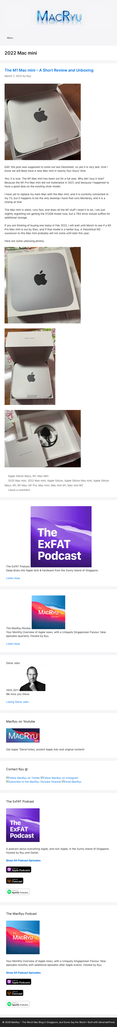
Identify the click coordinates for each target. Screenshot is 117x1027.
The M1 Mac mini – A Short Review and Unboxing (49, 70)
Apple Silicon (55, 480)
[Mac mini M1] (43, 159)
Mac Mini (42, 476)
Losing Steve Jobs (17, 701)
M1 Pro (32, 485)
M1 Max (22, 485)
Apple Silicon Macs (19, 476)
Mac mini (43, 485)
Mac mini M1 (58, 485)
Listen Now (13, 578)
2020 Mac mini (17, 480)
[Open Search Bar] (112, 38)
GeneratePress (107, 1022)
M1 (34, 476)
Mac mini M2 (75, 485)
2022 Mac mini (37, 480)
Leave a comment (19, 489)
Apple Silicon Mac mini (78, 480)
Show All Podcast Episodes (23, 860)
